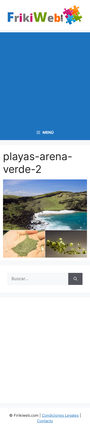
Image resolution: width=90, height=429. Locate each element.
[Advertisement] (45, 77)
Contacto (45, 420)
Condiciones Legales (60, 415)
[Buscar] (75, 279)
